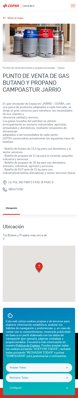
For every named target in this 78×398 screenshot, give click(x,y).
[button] (39, 268)
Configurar (16, 387)
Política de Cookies (28, 345)
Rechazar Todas (19, 377)
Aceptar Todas (18, 367)
